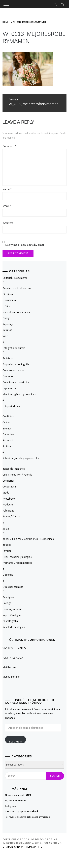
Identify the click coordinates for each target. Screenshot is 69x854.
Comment (9, 146)
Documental (9, 300)
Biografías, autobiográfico (17, 364)
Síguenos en (15, 800)
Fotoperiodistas (11, 406)
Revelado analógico (14, 627)
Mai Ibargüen (10, 667)
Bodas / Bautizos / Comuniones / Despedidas (28, 538)
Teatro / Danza (11, 516)
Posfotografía (10, 621)
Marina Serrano (11, 676)
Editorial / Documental (15, 277)
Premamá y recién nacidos (17, 562)
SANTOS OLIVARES (14, 648)
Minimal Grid (11, 847)
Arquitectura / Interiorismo (17, 288)
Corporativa (9, 486)
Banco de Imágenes (14, 468)
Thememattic (33, 847)
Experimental (10, 388)
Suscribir (15, 741)
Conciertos (9, 480)
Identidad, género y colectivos (20, 394)
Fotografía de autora (14, 348)
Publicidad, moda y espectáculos (21, 458)
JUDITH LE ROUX (13, 657)
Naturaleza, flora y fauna (16, 312)
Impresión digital (12, 615)
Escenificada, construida (16, 382)
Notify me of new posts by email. (25, 244)
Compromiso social (13, 370)
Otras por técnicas (13, 586)
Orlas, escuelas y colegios (17, 556)
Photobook (9, 498)
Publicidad (8, 510)
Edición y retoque (12, 609)
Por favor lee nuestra (27, 817)
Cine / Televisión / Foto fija (17, 474)
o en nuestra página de (21, 811)
